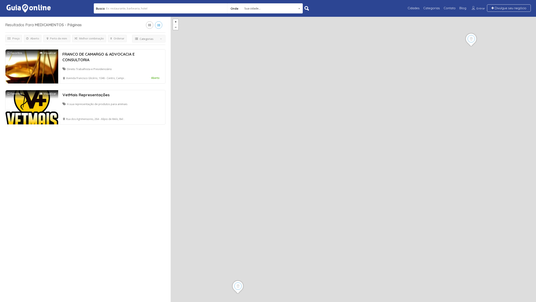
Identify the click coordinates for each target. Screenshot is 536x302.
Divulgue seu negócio (510, 8)
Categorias (431, 8)
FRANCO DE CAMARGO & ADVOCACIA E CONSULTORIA (98, 57)
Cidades (414, 8)
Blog (462, 8)
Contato (450, 8)
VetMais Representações (86, 94)
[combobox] (265, 8)
